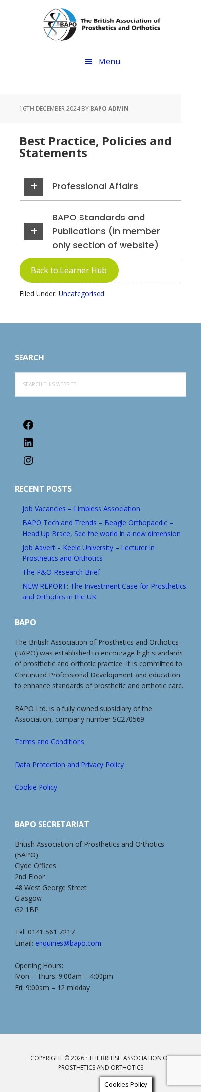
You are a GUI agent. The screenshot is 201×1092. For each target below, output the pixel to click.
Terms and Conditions (49, 741)
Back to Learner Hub (69, 270)
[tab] (100, 187)
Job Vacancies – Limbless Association (81, 508)
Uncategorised (81, 293)
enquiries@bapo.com (68, 943)
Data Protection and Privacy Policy (69, 764)
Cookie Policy (36, 787)
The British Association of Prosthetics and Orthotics (102, 24)
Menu (109, 61)
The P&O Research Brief (61, 571)
